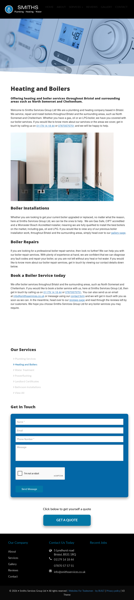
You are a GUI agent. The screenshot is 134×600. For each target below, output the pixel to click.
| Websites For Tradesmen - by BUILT (86, 591)
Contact (120, 7)
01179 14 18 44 (45, 126)
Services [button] (75, 7)
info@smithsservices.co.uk (28, 296)
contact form (78, 296)
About (61, 7)
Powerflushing (23, 376)
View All (19, 393)
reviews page (77, 300)
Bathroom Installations (28, 387)
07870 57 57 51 (64, 565)
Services (13, 558)
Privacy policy (113, 591)
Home (49, 7)
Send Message (29, 489)
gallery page (118, 233)
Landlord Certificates (27, 381)
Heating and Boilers (26, 364)
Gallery (106, 7)
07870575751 (66, 126)
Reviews (92, 7)
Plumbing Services (25, 359)
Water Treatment (24, 370)
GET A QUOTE (67, 520)
